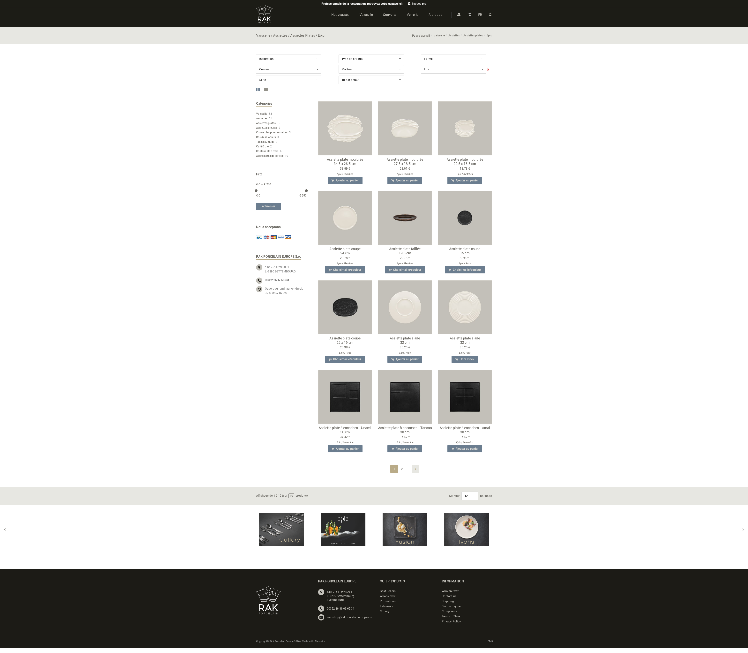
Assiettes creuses (266, 127)
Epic (339, 174)
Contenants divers (267, 151)
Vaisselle (366, 15)
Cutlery (384, 611)
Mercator (320, 641)
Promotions (388, 601)
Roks (468, 263)
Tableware (386, 606)
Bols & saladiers (266, 137)
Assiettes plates (473, 35)
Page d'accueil (421, 35)
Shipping (448, 601)
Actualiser (268, 206)
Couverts (390, 15)
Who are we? (450, 591)
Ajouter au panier (347, 180)
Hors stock (466, 359)
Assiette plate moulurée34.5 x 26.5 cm (345, 161)
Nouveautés (340, 15)
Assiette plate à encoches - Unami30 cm (345, 430)
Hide (408, 353)
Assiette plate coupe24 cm (345, 251)
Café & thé (262, 146)
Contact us (449, 596)
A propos (435, 15)
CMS (490, 641)
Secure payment (452, 606)
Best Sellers (388, 591)
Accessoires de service (269, 155)
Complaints (449, 611)
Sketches (348, 174)
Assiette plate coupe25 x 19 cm (345, 340)
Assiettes (454, 35)
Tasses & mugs (265, 141)
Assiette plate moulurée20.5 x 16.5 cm (465, 161)
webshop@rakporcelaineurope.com (350, 617)
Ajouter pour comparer (347, 129)
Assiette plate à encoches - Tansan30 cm (405, 430)
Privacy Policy (451, 621)
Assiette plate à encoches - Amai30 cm (465, 430)
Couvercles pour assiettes (272, 132)
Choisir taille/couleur (346, 269)
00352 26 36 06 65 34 (340, 608)
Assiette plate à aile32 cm (405, 340)
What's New (387, 596)
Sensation (348, 442)
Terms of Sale (451, 616)
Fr (480, 15)
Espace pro (419, 3)
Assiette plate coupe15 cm (464, 251)
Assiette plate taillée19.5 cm (405, 251)
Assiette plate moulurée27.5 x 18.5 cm (405, 161)
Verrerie (412, 15)
